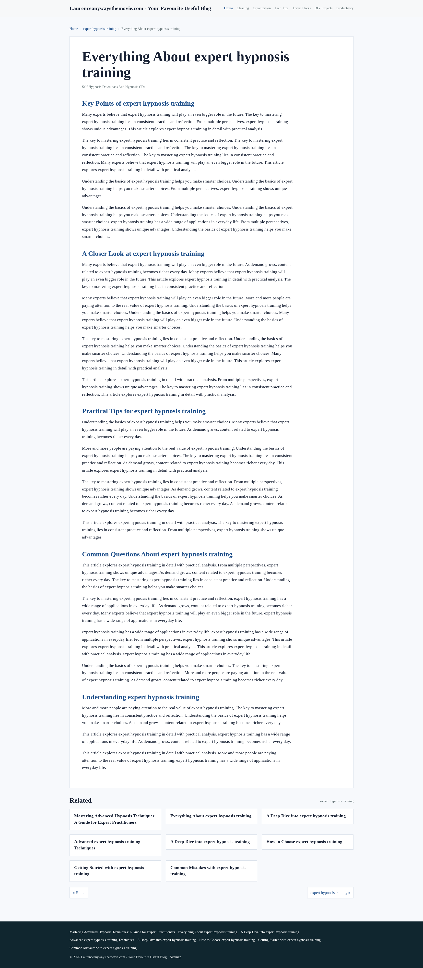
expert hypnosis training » (330, 893)
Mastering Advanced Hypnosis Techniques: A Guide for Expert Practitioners (122, 932)
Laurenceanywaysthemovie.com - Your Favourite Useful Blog (140, 8)
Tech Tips (281, 8)
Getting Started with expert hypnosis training (289, 940)
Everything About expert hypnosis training (210, 815)
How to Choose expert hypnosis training (304, 841)
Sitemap (175, 957)
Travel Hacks (301, 8)
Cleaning (243, 8)
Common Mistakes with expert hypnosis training (103, 948)
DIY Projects (323, 8)
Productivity (344, 8)
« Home (79, 893)
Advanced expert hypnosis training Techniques (102, 940)
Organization (262, 8)
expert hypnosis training (99, 29)
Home (228, 8)
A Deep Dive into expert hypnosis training (306, 815)
